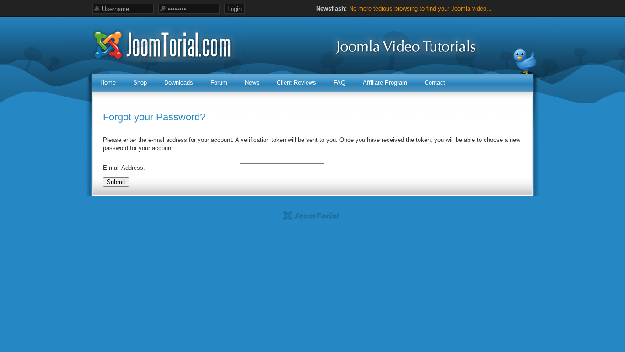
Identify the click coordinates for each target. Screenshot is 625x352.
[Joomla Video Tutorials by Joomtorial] (312, 250)
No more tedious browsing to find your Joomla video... (420, 8)
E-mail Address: (124, 167)
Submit (116, 182)
